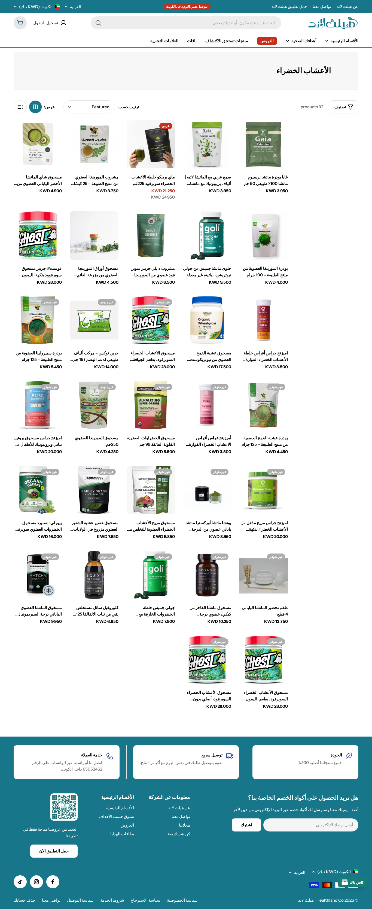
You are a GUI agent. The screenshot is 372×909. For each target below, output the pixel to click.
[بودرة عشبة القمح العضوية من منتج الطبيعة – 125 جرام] (263, 405)
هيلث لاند (306, 900)
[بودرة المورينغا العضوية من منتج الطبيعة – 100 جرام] (263, 235)
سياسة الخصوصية (182, 900)
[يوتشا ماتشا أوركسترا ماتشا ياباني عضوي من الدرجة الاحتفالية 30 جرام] (207, 490)
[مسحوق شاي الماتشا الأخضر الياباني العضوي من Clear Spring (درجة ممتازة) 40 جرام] (38, 144)
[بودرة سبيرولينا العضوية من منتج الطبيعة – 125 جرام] (38, 320)
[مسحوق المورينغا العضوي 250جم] (94, 405)
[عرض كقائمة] (20, 106)
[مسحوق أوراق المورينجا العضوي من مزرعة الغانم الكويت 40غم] (94, 235)
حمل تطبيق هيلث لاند (289, 6)
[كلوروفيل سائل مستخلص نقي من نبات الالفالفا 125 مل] (94, 575)
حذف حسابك (24, 900)
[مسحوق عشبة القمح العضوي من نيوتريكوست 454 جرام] (207, 320)
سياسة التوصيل (80, 900)
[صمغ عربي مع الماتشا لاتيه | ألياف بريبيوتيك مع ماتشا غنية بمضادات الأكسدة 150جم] (207, 144)
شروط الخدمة (112, 900)
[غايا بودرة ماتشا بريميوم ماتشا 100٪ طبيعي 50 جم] (263, 144)
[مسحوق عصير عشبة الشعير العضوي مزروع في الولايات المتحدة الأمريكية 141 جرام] (94, 490)
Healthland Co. (329, 900)
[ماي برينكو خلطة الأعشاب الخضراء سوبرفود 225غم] (151, 144)
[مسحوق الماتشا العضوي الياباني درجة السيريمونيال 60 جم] (38, 575)
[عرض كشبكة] (35, 106)
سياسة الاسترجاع (145, 900)
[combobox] (186, 22)
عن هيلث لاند (347, 6)
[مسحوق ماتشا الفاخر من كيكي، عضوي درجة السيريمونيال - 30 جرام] (207, 575)
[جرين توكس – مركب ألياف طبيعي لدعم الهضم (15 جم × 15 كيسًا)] (94, 320)
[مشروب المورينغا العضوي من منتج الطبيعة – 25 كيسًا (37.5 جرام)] (94, 144)
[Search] (98, 23)
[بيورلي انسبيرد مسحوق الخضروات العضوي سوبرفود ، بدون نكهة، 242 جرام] (38, 490)
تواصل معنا (322, 6)
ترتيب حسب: (128, 106)
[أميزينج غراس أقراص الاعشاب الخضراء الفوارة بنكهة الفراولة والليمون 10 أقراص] (207, 405)
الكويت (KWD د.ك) (36, 6)
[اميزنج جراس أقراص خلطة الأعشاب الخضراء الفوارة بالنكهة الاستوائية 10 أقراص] (263, 320)
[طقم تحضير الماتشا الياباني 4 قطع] (263, 575)
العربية (75, 7)
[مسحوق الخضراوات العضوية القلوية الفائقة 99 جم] (151, 405)
